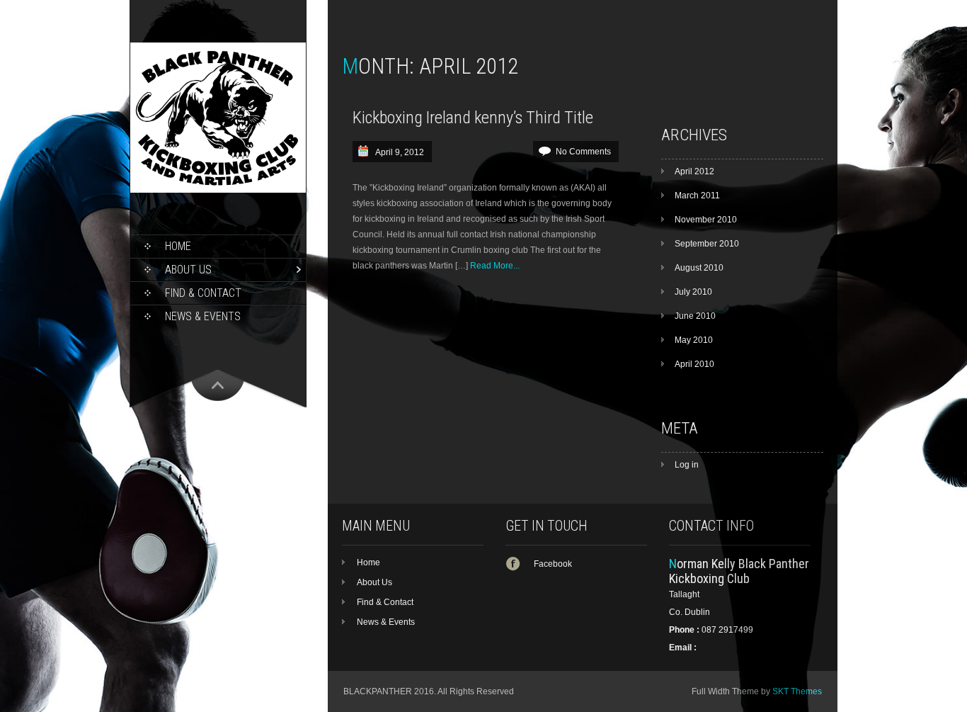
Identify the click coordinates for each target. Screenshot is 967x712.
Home (178, 246)
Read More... (495, 266)
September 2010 (707, 244)
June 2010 (695, 316)
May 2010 (694, 340)
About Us (188, 269)
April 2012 (694, 171)
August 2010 (699, 268)
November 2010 (706, 220)
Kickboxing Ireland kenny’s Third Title (473, 118)
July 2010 (693, 292)
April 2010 (694, 364)
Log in (687, 465)
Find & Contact (203, 293)
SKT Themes (797, 691)
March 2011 (697, 195)
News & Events (203, 316)
